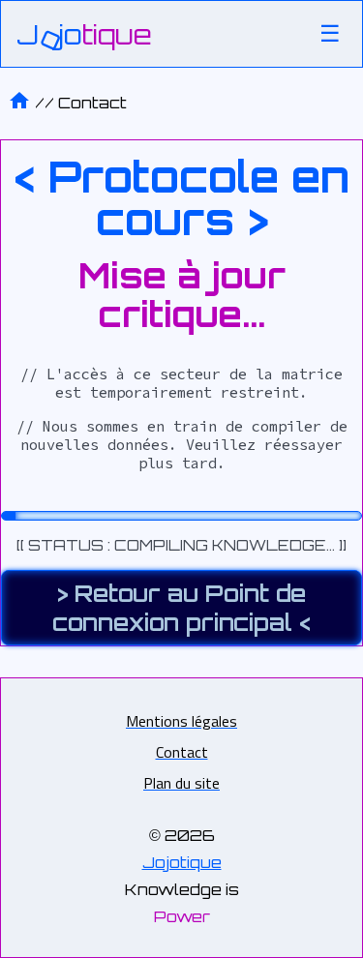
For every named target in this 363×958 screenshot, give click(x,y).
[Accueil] (19, 102)
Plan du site (181, 782)
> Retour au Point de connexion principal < (181, 608)
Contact (92, 102)
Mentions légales (181, 721)
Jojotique (182, 862)
